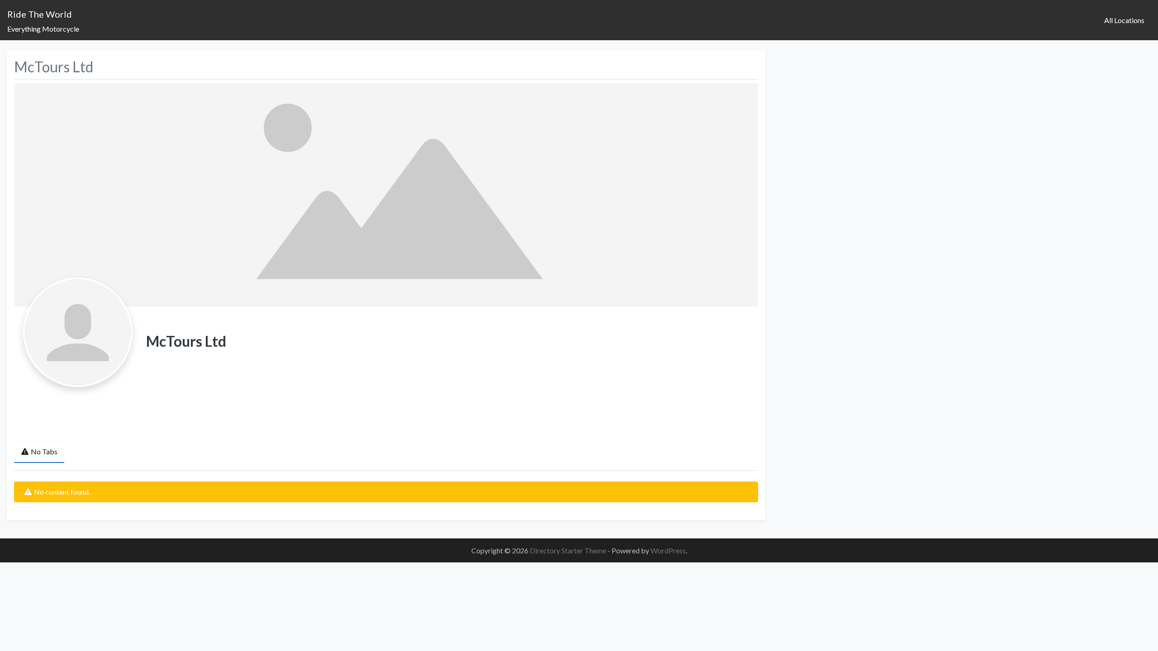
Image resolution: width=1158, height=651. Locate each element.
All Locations (1124, 20)
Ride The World (39, 14)
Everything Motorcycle (43, 28)
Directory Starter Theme (568, 550)
